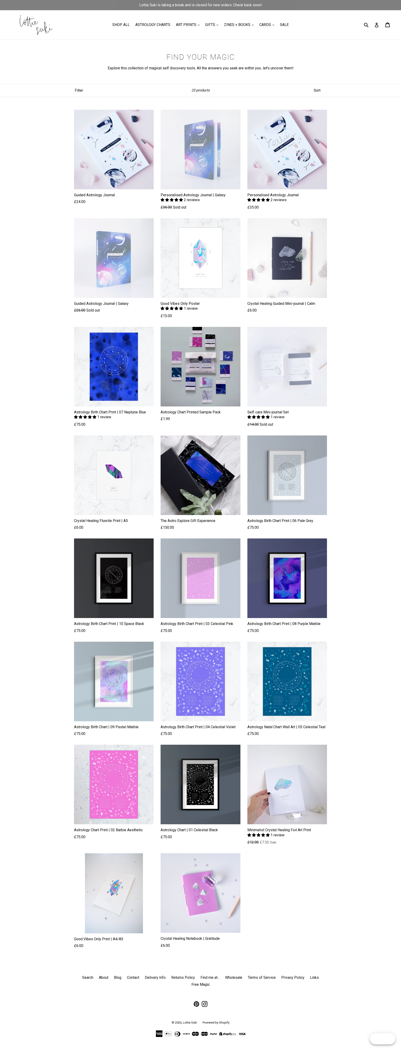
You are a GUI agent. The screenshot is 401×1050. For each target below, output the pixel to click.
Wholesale (233, 977)
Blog (117, 977)
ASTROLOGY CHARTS (152, 25)
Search (87, 977)
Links (314, 977)
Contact (133, 977)
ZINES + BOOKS (237, 25)
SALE (284, 25)
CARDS (265, 25)
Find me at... (210, 977)
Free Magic (200, 984)
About (103, 977)
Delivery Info (155, 977)
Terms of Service (262, 977)
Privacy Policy (292, 977)
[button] (172, 200)
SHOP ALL (121, 25)
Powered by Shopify (216, 1022)
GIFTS (210, 25)
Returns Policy (183, 977)
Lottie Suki (190, 1022)
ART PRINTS (186, 25)
